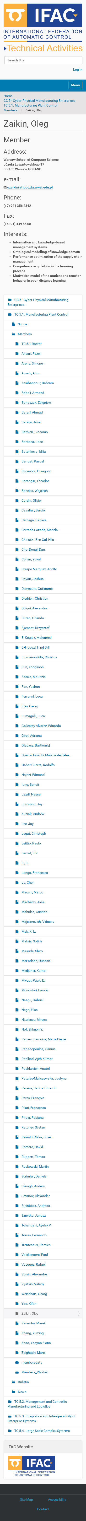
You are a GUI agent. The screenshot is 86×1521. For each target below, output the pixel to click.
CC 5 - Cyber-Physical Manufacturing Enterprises (39, 100)
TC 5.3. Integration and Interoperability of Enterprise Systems (41, 1418)
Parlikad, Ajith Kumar (37, 1059)
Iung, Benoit (30, 784)
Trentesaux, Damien (36, 1245)
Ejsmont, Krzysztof (35, 628)
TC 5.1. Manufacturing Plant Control (30, 105)
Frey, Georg (29, 706)
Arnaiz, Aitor (30, 373)
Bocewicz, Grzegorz (36, 471)
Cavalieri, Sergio (33, 510)
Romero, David (32, 1147)
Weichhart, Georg (34, 1294)
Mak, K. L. (28, 931)
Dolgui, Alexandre (34, 608)
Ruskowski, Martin (35, 1166)
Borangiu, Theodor (35, 481)
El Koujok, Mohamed (36, 638)
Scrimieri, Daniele (33, 1176)
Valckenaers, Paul (34, 1255)
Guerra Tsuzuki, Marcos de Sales (45, 755)
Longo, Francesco (34, 873)
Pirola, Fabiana (32, 1117)
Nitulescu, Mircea (34, 1019)
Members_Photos (34, 1372)
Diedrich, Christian (34, 598)
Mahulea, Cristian (34, 912)
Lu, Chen (27, 882)
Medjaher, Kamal (33, 971)
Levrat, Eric (29, 853)
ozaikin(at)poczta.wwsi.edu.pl (30, 187)
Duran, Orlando (32, 618)
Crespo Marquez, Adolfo (39, 569)
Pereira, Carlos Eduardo (38, 1088)
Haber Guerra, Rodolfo (38, 765)
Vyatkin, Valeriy (32, 1284)
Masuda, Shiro (32, 951)
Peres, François (32, 1098)
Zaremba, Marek (33, 1323)
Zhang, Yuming (32, 1333)
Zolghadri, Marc (33, 1352)
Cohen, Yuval (31, 559)
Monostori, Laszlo (34, 990)
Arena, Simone (32, 363)
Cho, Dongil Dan (33, 549)
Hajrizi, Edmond (33, 775)
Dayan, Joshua (32, 579)
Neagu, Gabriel (32, 1000)
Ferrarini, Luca (32, 696)
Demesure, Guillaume (37, 589)
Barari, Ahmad (32, 412)
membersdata (31, 1362)
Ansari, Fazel (30, 353)
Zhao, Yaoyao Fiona (36, 1343)
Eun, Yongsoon (32, 667)
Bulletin (23, 1382)
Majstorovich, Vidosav (37, 922)
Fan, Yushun (30, 686)
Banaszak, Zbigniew (36, 402)
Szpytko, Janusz (33, 1215)
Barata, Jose (30, 422)
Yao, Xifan (29, 1304)
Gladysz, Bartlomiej (35, 745)
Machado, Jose (32, 902)
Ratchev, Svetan (33, 1127)
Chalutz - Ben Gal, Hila (37, 540)
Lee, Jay (27, 824)
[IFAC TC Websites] (43, 27)
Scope (22, 324)
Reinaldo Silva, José (36, 1137)
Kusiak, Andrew (32, 814)
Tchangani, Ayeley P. (36, 1225)
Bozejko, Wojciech (34, 491)
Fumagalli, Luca (33, 716)
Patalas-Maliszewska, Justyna (44, 1078)
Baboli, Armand (32, 393)
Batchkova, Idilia (33, 451)
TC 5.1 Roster (31, 344)
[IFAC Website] (31, 1466)
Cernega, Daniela (33, 520)
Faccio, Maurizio (33, 677)
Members (10, 110)
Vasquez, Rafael (33, 1264)
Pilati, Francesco (33, 1108)
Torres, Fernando (34, 1235)
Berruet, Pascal (32, 461)
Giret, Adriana (31, 735)
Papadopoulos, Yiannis (38, 1049)
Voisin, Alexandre (34, 1274)
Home (8, 96)
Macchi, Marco (32, 892)
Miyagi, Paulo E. (33, 980)
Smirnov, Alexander (35, 1196)
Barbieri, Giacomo (34, 432)
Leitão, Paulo (31, 843)
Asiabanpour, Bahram (37, 383)
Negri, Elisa (29, 1010)
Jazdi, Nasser (31, 794)
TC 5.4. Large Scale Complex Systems (42, 1431)
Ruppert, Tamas (33, 1157)
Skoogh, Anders (33, 1186)
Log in (77, 69)
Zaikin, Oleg (29, 1313)
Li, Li (24, 863)
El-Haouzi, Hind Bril (35, 647)
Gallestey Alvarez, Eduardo (41, 726)
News (21, 1392)
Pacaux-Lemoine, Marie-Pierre (43, 1039)
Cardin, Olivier (31, 500)
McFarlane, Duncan (35, 961)
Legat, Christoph (33, 833)
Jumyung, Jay (32, 804)
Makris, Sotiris (31, 941)
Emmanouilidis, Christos (39, 657)
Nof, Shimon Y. (32, 1029)
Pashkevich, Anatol (35, 1068)
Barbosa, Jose (32, 442)
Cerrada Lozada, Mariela (39, 530)
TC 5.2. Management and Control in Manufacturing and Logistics (37, 1404)
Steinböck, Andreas (35, 1206)
